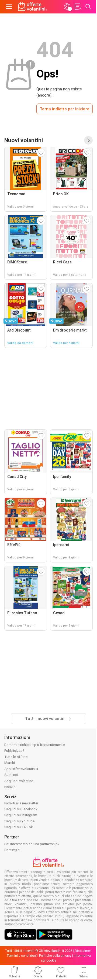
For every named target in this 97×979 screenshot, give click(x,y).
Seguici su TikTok (18, 827)
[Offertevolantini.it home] (33, 7)
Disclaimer (83, 951)
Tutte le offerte (15, 757)
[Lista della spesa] (77, 6)
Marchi (9, 763)
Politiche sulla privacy (55, 956)
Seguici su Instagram (20, 815)
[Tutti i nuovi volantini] (88, 140)
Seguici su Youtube (19, 821)
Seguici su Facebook (20, 809)
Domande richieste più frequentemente (34, 745)
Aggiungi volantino (18, 781)
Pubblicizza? (14, 751)
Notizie (9, 787)
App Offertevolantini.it (21, 769)
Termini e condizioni (21, 956)
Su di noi (11, 775)
